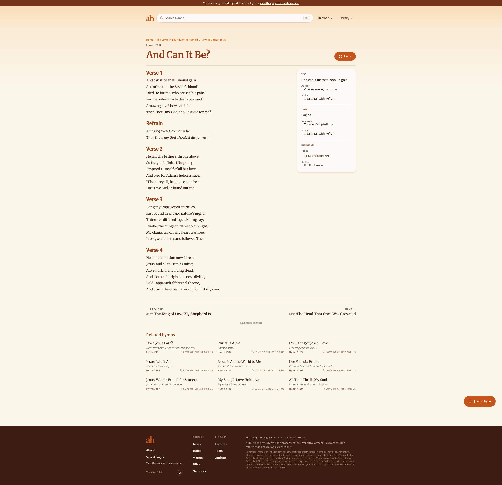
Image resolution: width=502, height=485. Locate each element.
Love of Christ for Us (213, 40)
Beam (347, 56)
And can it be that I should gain (324, 80)
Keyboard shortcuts (251, 322)
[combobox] (233, 18)
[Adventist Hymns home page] (150, 18)
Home (149, 40)
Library (344, 18)
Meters (198, 457)
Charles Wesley (314, 89)
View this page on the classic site (279, 3)
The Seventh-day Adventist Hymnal (177, 40)
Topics (197, 444)
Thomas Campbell (316, 124)
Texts (219, 451)
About (150, 450)
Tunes (197, 451)
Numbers (199, 471)
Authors (220, 457)
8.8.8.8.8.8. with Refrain (319, 98)
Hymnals (221, 444)
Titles (196, 464)
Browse (323, 18)
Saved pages (155, 457)
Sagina (306, 115)
